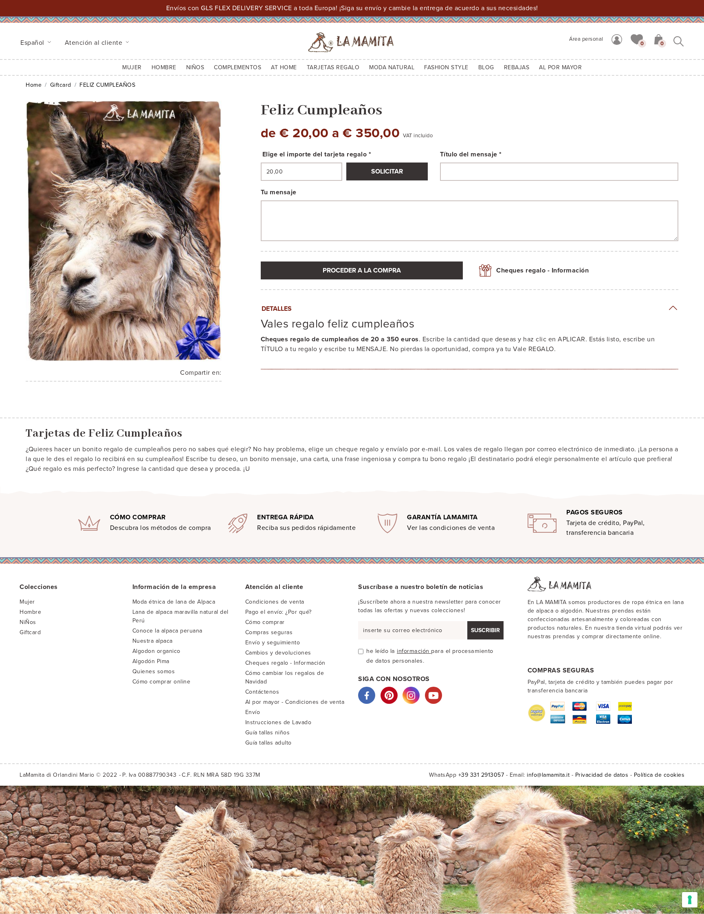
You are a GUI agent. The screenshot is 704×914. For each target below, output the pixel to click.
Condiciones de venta (274, 601)
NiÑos (28, 622)
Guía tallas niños (267, 732)
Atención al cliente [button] (94, 43)
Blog (486, 67)
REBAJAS (517, 67)
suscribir (485, 630)
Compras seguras (269, 632)
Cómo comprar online (161, 681)
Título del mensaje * (471, 154)
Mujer (132, 67)
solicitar (387, 171)
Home (34, 84)
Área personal (586, 39)
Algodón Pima (150, 661)
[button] (637, 39)
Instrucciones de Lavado (278, 722)
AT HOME (284, 67)
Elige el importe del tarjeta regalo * (317, 154)
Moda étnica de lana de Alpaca (174, 601)
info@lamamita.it (548, 774)
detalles (277, 309)
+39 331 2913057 (481, 774)
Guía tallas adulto (268, 742)
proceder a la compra (362, 270)
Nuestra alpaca (152, 640)
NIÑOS (195, 67)
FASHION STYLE (446, 67)
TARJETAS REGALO (333, 67)
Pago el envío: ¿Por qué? (278, 612)
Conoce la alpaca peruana (167, 630)
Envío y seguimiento (272, 642)
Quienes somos (153, 671)
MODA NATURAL (391, 67)
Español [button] (33, 43)
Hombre (164, 67)
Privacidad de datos (602, 774)
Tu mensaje (279, 192)
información (414, 651)
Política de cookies (659, 774)
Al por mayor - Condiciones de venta (295, 702)
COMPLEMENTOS (237, 67)
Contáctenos (262, 691)
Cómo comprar (265, 622)
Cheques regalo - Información (542, 270)
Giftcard (60, 84)
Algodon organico (156, 651)
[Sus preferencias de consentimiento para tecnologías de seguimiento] (689, 899)
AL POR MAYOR (560, 67)
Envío (252, 712)
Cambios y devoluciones (278, 652)
